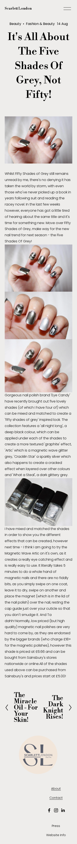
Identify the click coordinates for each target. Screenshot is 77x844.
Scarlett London (18, 8)
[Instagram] (56, 810)
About (56, 788)
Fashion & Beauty (40, 23)
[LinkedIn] (63, 810)
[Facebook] (49, 810)
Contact (56, 797)
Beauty (15, 23)
